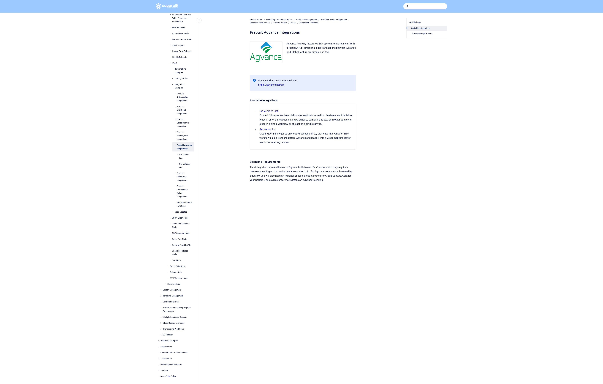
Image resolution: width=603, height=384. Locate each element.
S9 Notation (168, 335)
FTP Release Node (180, 33)
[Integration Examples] (172, 84)
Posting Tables (181, 78)
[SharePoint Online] (158, 376)
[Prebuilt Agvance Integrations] (175, 145)
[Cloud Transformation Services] (158, 352)
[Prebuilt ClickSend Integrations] (175, 106)
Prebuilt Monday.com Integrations (182, 135)
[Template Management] (161, 296)
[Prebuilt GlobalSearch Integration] (175, 119)
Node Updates (180, 212)
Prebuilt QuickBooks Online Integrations (182, 191)
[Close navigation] (199, 20)
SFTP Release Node (178, 278)
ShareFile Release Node (180, 252)
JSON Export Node (180, 218)
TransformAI (166, 358)
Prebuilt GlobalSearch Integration (183, 122)
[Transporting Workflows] (161, 329)
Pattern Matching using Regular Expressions (177, 309)
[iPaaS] (170, 63)
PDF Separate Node (181, 233)
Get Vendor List (184, 156)
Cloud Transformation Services (174, 352)
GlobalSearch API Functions (184, 204)
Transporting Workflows (173, 329)
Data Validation (174, 284)
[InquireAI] (158, 370)
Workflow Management (306, 19)
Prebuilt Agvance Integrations (184, 147)
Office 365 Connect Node (180, 225)
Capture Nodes (280, 23)
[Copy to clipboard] (248, 100)
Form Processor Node (181, 39)
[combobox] (425, 6)
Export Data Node (177, 266)
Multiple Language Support (175, 317)
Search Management (172, 290)
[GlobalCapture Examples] (161, 323)
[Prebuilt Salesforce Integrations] (175, 173)
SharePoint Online (168, 376)
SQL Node (176, 260)
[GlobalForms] (158, 346)
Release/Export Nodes (260, 23)
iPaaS (174, 63)
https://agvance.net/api (271, 84)
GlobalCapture (256, 19)
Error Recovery (178, 27)
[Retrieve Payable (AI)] (170, 245)
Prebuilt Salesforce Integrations (182, 176)
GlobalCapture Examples (174, 323)
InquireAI (164, 370)
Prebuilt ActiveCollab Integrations (182, 97)
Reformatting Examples (180, 71)
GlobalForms (166, 347)
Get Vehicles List (184, 166)
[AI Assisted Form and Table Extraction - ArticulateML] (170, 14)
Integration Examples (179, 86)
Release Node (176, 272)
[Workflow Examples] (158, 341)
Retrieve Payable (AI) (181, 245)
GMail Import (178, 45)
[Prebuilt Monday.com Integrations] (175, 132)
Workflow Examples (169, 341)
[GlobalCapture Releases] (158, 364)
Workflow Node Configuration (334, 19)
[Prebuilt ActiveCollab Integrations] (175, 93)
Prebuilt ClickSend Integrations (182, 110)
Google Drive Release (181, 51)
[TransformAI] (158, 358)
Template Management (173, 296)
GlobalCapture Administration (279, 19)
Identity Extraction (180, 57)
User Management (171, 302)
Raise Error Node (179, 239)
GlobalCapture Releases (171, 364)
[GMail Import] (170, 45)
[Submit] (406, 6)
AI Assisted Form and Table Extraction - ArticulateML (181, 18)
